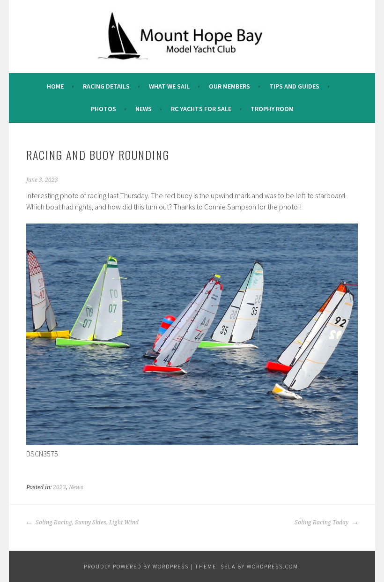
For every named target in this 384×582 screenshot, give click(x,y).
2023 (59, 487)
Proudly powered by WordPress (136, 566)
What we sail (169, 86)
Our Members (229, 86)
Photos (103, 108)
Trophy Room (272, 108)
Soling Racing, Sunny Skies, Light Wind (86, 522)
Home (55, 86)
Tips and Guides (294, 86)
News (143, 108)
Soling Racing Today (322, 522)
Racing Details (106, 86)
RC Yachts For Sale (201, 108)
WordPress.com (272, 566)
